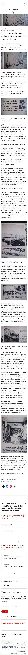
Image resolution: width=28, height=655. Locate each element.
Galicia (20, 28)
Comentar (21, 542)
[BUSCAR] (3, 4)
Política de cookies (17, 648)
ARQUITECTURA (11, 28)
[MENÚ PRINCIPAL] (25, 4)
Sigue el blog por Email (11, 592)
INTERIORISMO (5, 30)
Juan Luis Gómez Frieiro (9, 479)
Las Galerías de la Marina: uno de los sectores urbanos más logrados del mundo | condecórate (13, 516)
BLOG (16, 28)
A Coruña (4, 28)
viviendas (11, 30)
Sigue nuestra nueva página (13, 623)
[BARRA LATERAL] (14, 573)
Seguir (4, 611)
